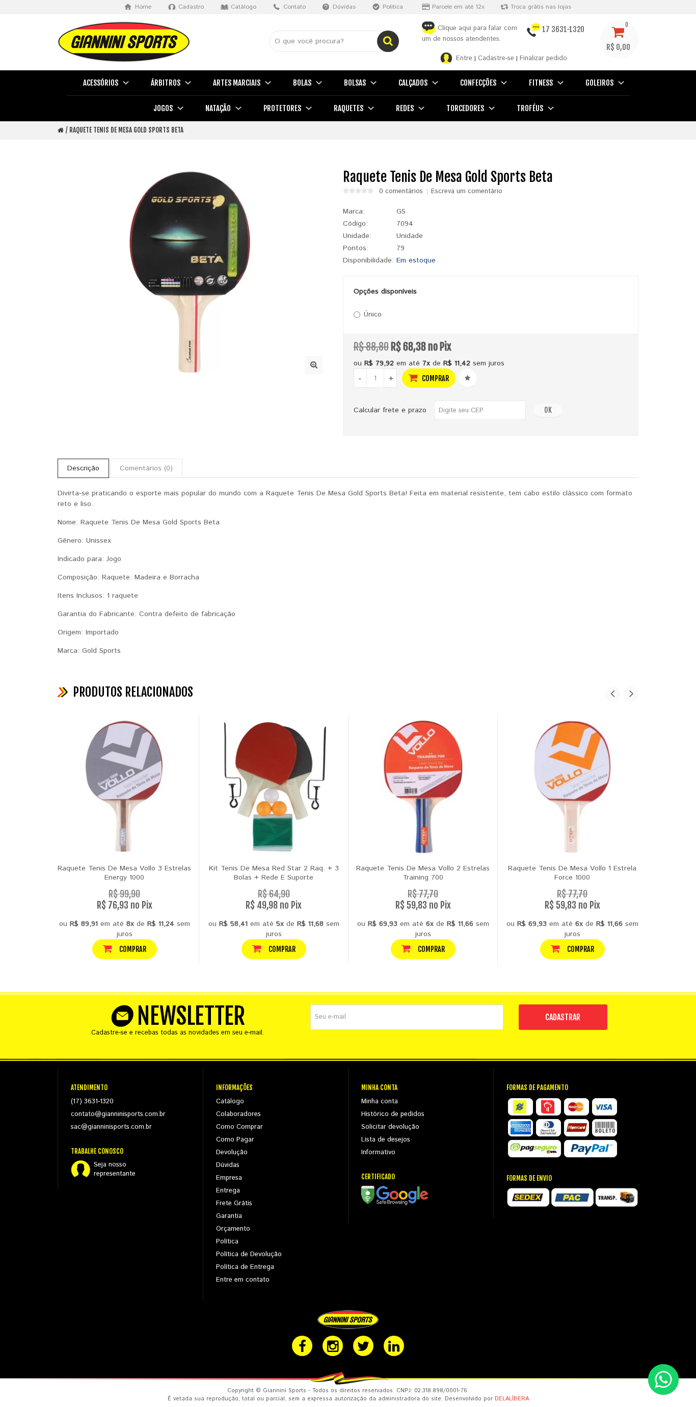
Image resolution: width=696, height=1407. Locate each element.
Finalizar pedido (543, 58)
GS (401, 211)
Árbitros (165, 83)
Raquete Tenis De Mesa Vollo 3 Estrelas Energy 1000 (124, 873)
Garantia (229, 1216)
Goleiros (599, 83)
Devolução (232, 1152)
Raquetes (348, 108)
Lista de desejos (385, 1140)
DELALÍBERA (512, 1399)
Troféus (530, 108)
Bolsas (355, 83)
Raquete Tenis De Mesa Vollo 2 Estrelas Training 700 (423, 873)
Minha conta (379, 1101)
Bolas (302, 83)
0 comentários (401, 192)
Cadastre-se (496, 58)
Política (227, 1241)
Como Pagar (235, 1140)
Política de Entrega (245, 1267)
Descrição (83, 468)
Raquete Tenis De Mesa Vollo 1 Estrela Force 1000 (572, 873)
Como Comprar (239, 1127)
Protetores (282, 108)
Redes (405, 108)
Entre (464, 58)
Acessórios (100, 83)
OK (548, 410)
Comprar (434, 378)
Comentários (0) (146, 468)
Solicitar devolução (390, 1127)
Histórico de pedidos (392, 1114)
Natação (218, 108)
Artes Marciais (236, 83)
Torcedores (465, 108)
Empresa (229, 1178)
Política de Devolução (249, 1254)
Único (373, 314)
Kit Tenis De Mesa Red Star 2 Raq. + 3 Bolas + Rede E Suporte (274, 873)
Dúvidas (227, 1165)
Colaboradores (238, 1114)
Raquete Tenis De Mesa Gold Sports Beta (126, 130)
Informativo (378, 1152)
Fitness (541, 83)
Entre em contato (243, 1280)
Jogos (163, 108)
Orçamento (233, 1229)
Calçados (412, 83)
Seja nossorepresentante (115, 1169)
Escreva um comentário (466, 192)
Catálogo (230, 1101)
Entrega (228, 1191)
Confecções (478, 83)
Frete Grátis (234, 1203)
